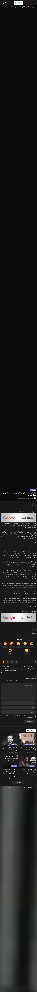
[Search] (3, 2)
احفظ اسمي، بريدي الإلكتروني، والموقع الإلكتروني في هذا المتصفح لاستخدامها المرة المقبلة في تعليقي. (17, 716)
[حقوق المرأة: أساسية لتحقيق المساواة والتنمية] (27, 739)
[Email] (3, 662)
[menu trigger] (33, 2)
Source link (33, 633)
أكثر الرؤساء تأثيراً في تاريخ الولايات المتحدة (10, 749)
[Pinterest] (7, 662)
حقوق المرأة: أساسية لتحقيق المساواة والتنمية (28, 749)
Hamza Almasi (29, 498)
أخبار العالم (33, 490)
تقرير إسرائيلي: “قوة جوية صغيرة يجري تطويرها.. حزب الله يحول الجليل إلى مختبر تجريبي (10, 773)
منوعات (26, 744)
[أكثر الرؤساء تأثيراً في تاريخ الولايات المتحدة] (9, 739)
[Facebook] (16, 662)
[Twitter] (12, 662)
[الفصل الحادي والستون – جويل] (27, 761)
